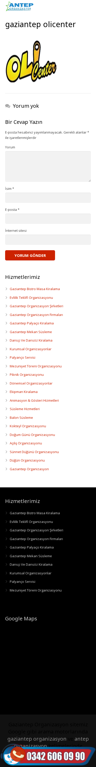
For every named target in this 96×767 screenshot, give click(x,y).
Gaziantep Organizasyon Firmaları (36, 314)
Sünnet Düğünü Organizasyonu (34, 452)
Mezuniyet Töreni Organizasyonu (36, 366)
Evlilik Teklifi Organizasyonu (31, 297)
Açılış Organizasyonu (26, 443)
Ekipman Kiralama (24, 391)
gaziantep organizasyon (37, 738)
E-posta (12, 209)
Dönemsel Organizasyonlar (31, 383)
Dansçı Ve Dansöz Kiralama (31, 340)
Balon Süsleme (21, 417)
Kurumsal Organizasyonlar (30, 349)
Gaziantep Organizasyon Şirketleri (36, 306)
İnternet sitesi (16, 230)
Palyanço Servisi (22, 357)
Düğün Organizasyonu (27, 460)
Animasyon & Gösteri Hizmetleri (34, 400)
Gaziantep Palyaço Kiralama (32, 323)
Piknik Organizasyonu (27, 374)
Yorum (10, 147)
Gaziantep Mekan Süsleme (31, 332)
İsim (9, 188)
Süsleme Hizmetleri (25, 409)
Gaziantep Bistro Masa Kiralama (35, 289)
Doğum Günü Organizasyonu (32, 434)
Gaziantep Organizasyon (29, 469)
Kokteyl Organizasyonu (28, 426)
